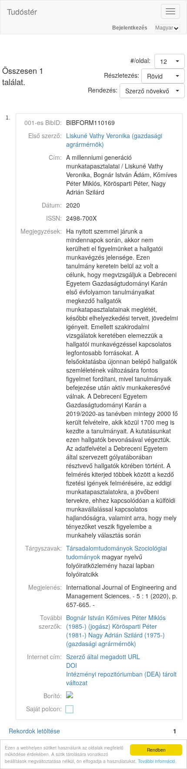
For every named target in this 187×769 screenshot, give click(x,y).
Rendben (156, 749)
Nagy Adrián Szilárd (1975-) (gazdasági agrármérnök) (115, 639)
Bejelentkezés (129, 28)
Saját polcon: (44, 708)
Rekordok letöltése (34, 730)
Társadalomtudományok (99, 548)
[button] (169, 61)
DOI (71, 665)
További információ (156, 761)
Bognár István (85, 617)
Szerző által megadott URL (103, 656)
